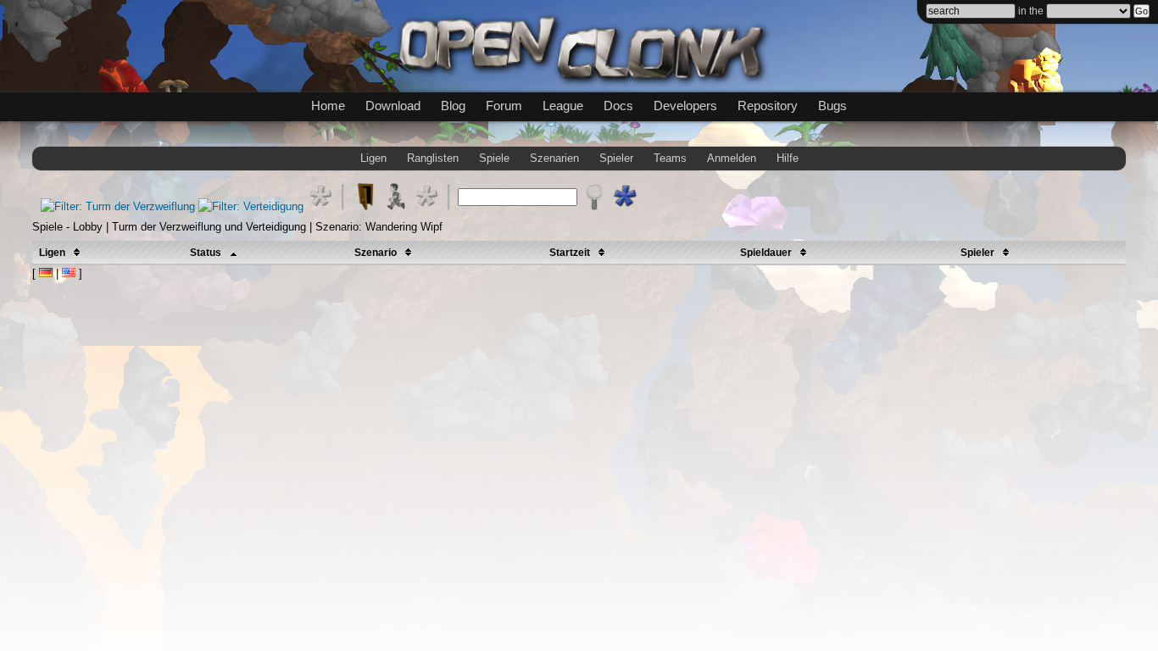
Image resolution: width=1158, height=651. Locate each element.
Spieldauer (767, 253)
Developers (685, 105)
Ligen (373, 158)
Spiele (494, 158)
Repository (768, 105)
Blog (453, 105)
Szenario (376, 253)
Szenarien (554, 158)
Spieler (616, 158)
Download (392, 105)
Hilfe (788, 158)
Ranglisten (433, 158)
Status (207, 253)
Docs (618, 105)
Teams (670, 158)
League (563, 105)
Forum (504, 105)
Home (328, 105)
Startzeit (571, 253)
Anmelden (731, 158)
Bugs (832, 105)
